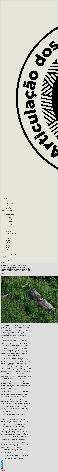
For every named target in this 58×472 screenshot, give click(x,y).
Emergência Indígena (10, 226)
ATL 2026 (8, 240)
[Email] (16, 466)
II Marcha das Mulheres (11, 235)
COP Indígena (9, 217)
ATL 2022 (8, 247)
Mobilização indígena (8, 210)
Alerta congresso (10, 214)
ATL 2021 (8, 249)
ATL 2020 (8, 251)
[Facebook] (16, 461)
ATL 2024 (8, 244)
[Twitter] (16, 463)
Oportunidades (9, 208)
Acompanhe (6, 200)
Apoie (4, 256)
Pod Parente (9, 205)
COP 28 (10, 221)
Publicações (8, 207)
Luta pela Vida (9, 228)
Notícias (8, 201)
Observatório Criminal (11, 254)
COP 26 (10, 224)
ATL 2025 (8, 242)
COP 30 (10, 219)
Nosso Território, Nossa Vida (12, 233)
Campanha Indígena (10, 215)
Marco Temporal (9, 231)
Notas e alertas (9, 203)
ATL (7, 212)
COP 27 (10, 222)
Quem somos (6, 198)
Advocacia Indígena (7, 252)
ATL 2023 (8, 245)
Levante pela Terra (10, 229)
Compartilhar (4, 470)
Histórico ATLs (9, 238)
